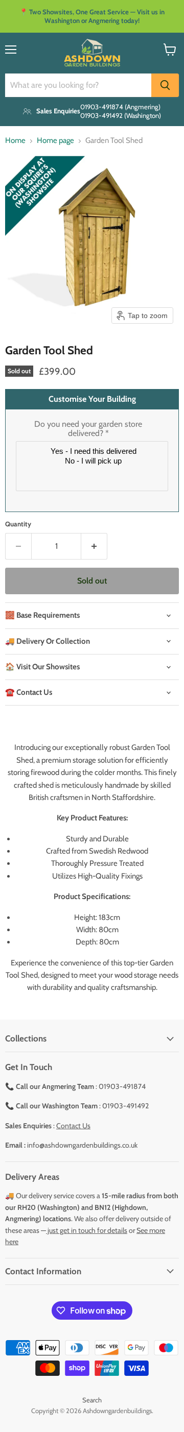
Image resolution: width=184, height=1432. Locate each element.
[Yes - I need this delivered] (93, 451)
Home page (55, 140)
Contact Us (73, 1125)
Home (15, 140)
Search (92, 1400)
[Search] (165, 85)
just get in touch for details (86, 1230)
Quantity (18, 524)
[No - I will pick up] (93, 461)
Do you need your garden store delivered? (88, 429)
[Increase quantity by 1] (94, 546)
